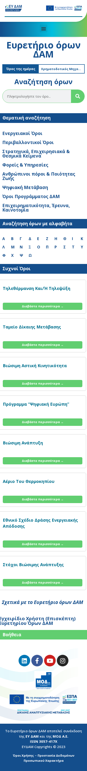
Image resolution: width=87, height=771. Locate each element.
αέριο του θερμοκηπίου (29, 481)
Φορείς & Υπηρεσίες (25, 165)
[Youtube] (50, 660)
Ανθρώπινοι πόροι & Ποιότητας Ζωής (38, 176)
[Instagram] (62, 660)
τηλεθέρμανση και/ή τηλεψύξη (36, 288)
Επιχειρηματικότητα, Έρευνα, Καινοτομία (36, 207)
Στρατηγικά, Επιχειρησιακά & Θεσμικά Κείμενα (36, 153)
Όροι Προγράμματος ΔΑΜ (31, 196)
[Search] (77, 96)
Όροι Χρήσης (23, 755)
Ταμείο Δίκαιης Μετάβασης (32, 327)
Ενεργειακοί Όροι (22, 133)
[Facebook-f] (37, 660)
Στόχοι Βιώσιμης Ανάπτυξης (33, 564)
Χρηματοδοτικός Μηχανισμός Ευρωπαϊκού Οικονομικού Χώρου (62, 69)
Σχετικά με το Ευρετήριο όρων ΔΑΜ (42, 602)
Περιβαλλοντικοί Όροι (28, 142)
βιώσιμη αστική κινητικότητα (35, 365)
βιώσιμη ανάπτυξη (23, 443)
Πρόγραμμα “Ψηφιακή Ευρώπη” (36, 404)
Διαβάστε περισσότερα (43, 306)
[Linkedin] (24, 660)
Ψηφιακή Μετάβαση (25, 187)
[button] (43, 28)
